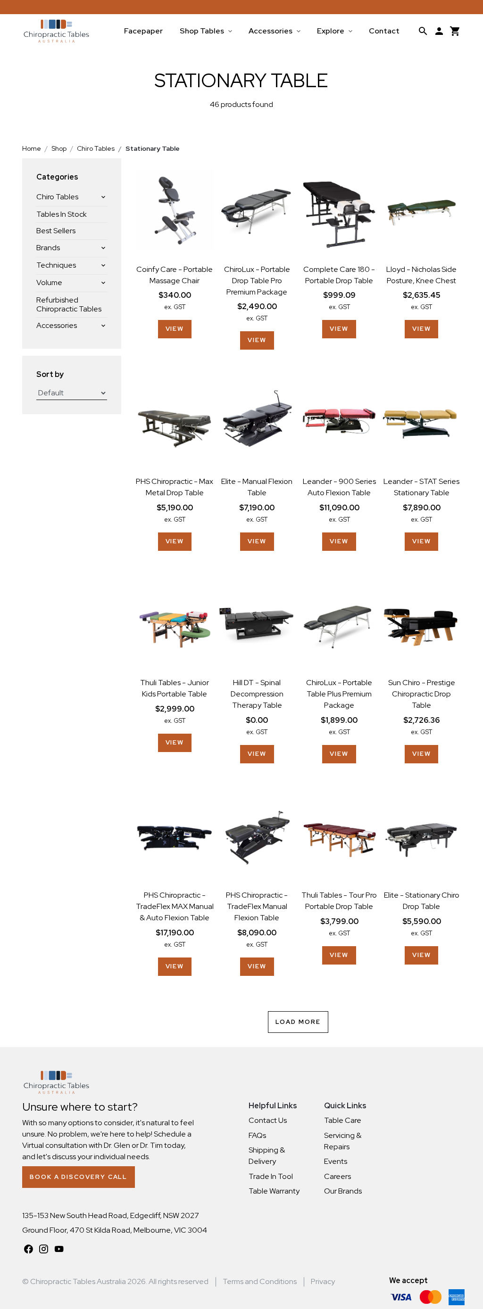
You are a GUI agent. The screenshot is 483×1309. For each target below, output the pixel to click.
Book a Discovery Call (78, 1177)
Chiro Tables (57, 197)
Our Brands (343, 1191)
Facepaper (143, 31)
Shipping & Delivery (267, 1155)
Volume (49, 282)
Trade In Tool (271, 1176)
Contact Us (268, 1120)
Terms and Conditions (260, 1281)
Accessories (270, 31)
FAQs (257, 1135)
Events (335, 1161)
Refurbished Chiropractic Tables (68, 304)
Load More (297, 1022)
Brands (48, 248)
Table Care (342, 1120)
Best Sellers (55, 231)
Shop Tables (202, 31)
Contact (384, 31)
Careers (337, 1176)
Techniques (56, 265)
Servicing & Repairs (342, 1141)
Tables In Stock (61, 214)
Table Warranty (274, 1191)
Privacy (323, 1281)
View (175, 329)
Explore (330, 31)
